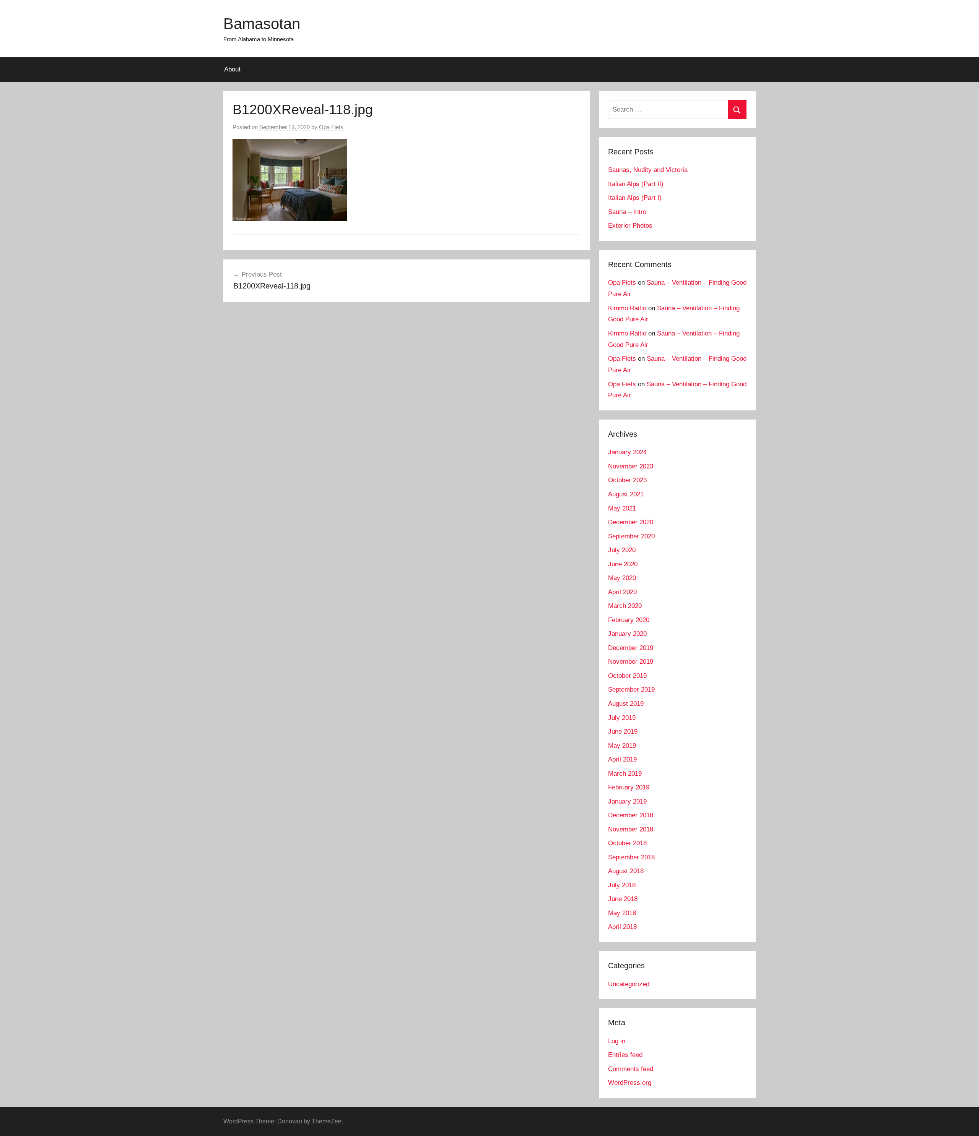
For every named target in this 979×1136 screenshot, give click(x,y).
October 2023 (627, 480)
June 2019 (622, 731)
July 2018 (622, 885)
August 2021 (626, 494)
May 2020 (622, 578)
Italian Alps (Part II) (636, 184)
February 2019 (628, 787)
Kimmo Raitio (627, 308)
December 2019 (630, 647)
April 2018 (622, 926)
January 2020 (627, 633)
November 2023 (630, 466)
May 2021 (622, 508)
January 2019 (627, 801)
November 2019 (630, 661)
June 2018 (622, 899)
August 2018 (626, 871)
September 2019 (631, 689)
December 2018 (630, 815)
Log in (616, 1041)
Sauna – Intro (627, 212)
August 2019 (626, 703)
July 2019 (622, 717)
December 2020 (630, 522)
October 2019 (627, 675)
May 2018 (622, 913)
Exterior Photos (630, 225)
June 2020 (622, 564)
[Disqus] (406, 418)
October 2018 (627, 843)
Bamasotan (261, 23)
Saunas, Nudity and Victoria (648, 169)
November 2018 (630, 829)
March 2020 (625, 605)
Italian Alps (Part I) (635, 197)
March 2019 (625, 773)
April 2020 (622, 592)
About (232, 69)
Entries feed (625, 1054)
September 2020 (631, 536)
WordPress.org (629, 1082)
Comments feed (630, 1069)
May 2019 (622, 745)
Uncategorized (628, 984)
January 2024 (627, 452)
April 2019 (622, 759)
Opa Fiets (331, 127)
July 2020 (622, 550)
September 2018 (631, 857)
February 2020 (628, 620)
